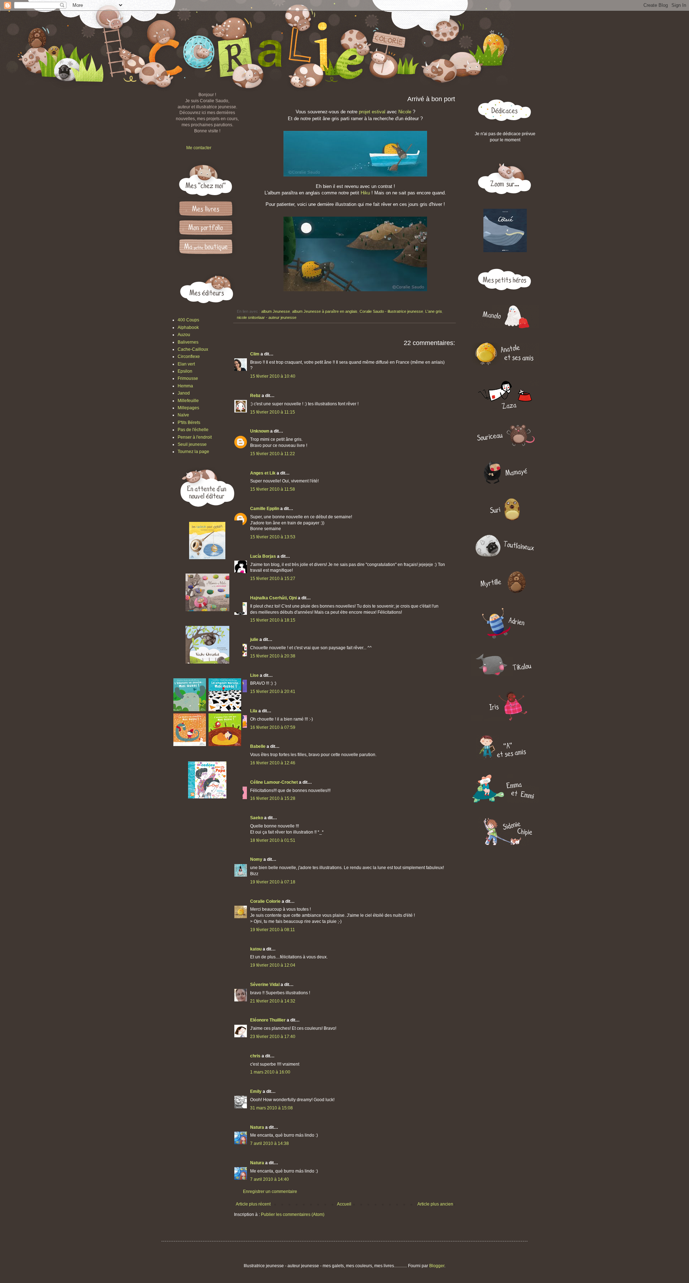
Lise (254, 675)
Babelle (258, 746)
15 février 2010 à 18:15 (272, 620)
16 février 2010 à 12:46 (272, 762)
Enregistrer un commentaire (270, 1191)
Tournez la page (193, 451)
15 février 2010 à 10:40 (272, 376)
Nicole (405, 111)
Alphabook (188, 327)
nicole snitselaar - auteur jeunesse (266, 317)
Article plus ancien (435, 1204)
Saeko (256, 817)
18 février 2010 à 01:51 (272, 840)
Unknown (259, 431)
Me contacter (198, 147)
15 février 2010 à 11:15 (272, 412)
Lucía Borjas (263, 556)
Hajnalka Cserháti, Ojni (273, 597)
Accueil (344, 1204)
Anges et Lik (263, 473)
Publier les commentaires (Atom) (292, 1214)
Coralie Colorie (265, 901)
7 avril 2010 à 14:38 (269, 1143)
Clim (254, 354)
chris (255, 1055)
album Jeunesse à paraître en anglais (324, 311)
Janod (184, 393)
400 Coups (188, 319)
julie (254, 639)
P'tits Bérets (189, 422)
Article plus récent (253, 1204)
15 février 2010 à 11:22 (272, 453)
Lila (253, 710)
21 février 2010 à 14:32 (272, 1001)
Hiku (365, 192)
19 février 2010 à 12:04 (272, 965)
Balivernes (188, 342)
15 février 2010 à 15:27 (272, 578)
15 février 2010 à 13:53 (272, 536)
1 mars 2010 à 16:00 (270, 1072)
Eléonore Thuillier (268, 1020)
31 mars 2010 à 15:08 (271, 1107)
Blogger (436, 1265)
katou (256, 949)
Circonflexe (189, 356)
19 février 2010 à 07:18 (272, 882)
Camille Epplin (264, 508)
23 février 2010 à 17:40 (272, 1036)
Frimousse (188, 378)
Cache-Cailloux (193, 349)
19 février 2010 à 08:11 (272, 929)
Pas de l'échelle (193, 429)
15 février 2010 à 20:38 (272, 656)
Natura (257, 1127)
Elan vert (186, 364)
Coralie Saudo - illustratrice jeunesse (391, 311)
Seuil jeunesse (192, 444)
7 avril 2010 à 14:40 (269, 1179)
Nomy (256, 859)
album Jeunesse (275, 311)
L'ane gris (433, 311)
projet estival (372, 111)
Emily (256, 1091)
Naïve (183, 415)
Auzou (184, 334)
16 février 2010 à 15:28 (272, 798)
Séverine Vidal (265, 984)
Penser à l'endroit (195, 437)
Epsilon (185, 371)
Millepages (188, 407)
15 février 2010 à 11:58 (272, 489)
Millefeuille (188, 400)
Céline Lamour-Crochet (274, 782)
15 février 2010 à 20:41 (272, 691)
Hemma (185, 385)
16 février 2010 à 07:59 (272, 727)
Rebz (255, 395)
